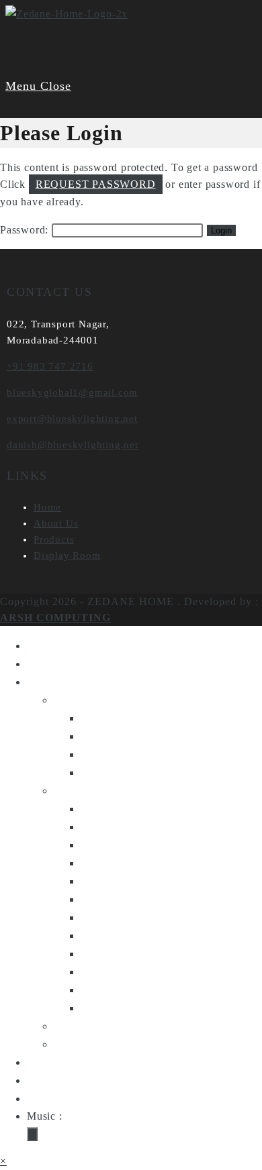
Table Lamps (116, 718)
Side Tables (112, 844)
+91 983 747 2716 (50, 366)
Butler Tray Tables (132, 971)
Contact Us (57, 1080)
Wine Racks (113, 989)
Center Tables (119, 808)
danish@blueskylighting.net (72, 444)
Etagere (101, 899)
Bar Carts (107, 862)
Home (47, 507)
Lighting (77, 699)
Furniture (79, 790)
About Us (56, 523)
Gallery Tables (121, 1007)
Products (54, 539)
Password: (26, 229)
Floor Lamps (115, 736)
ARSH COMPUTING (55, 617)
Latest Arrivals (95, 1044)
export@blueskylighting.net (72, 418)
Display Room (67, 555)
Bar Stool (107, 881)
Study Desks (115, 953)
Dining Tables (119, 917)
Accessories (86, 1025)
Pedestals (106, 935)
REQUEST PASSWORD (96, 184)
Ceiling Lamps (121, 754)
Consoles (105, 826)
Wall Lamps (113, 772)
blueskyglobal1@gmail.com (72, 392)
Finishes (50, 1062)
